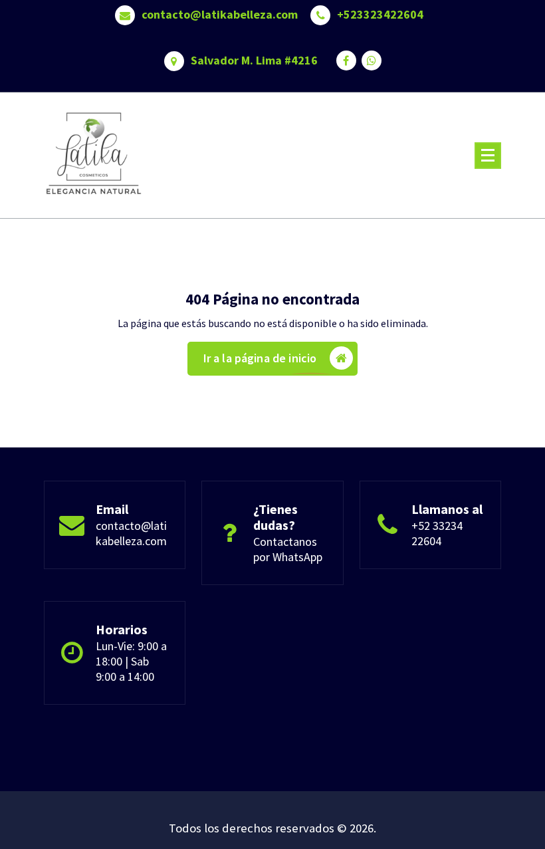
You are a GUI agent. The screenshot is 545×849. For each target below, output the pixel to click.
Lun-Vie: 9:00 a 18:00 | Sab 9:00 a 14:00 (131, 661)
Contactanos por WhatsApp (287, 549)
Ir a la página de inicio (260, 358)
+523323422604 (380, 14)
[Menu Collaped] (488, 155)
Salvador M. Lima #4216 (254, 60)
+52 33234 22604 (437, 533)
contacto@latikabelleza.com (220, 14)
